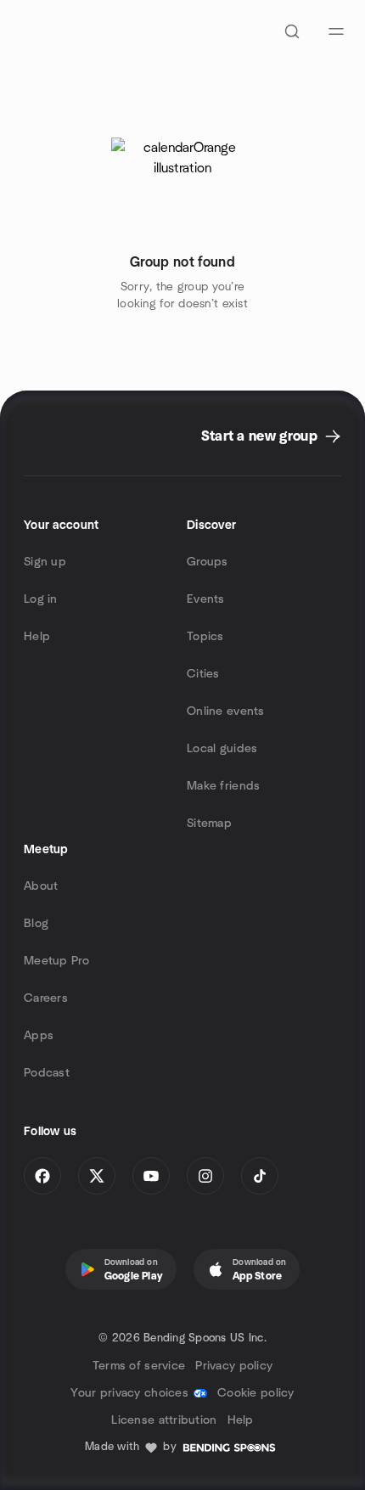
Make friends (223, 786)
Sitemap (209, 823)
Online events (226, 711)
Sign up (45, 562)
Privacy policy (233, 1366)
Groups (207, 562)
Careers (46, 998)
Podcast (47, 1073)
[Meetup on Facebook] (42, 1176)
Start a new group (259, 436)
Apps (38, 1036)
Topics (205, 637)
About (41, 886)
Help (37, 637)
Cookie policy (256, 1393)
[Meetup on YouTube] (151, 1176)
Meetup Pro (56, 961)
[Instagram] (205, 1176)
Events (206, 599)
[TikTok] (259, 1176)
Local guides (222, 749)
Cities (203, 674)
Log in (41, 599)
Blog (36, 924)
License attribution (163, 1420)
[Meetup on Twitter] (96, 1176)
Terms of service (139, 1366)
